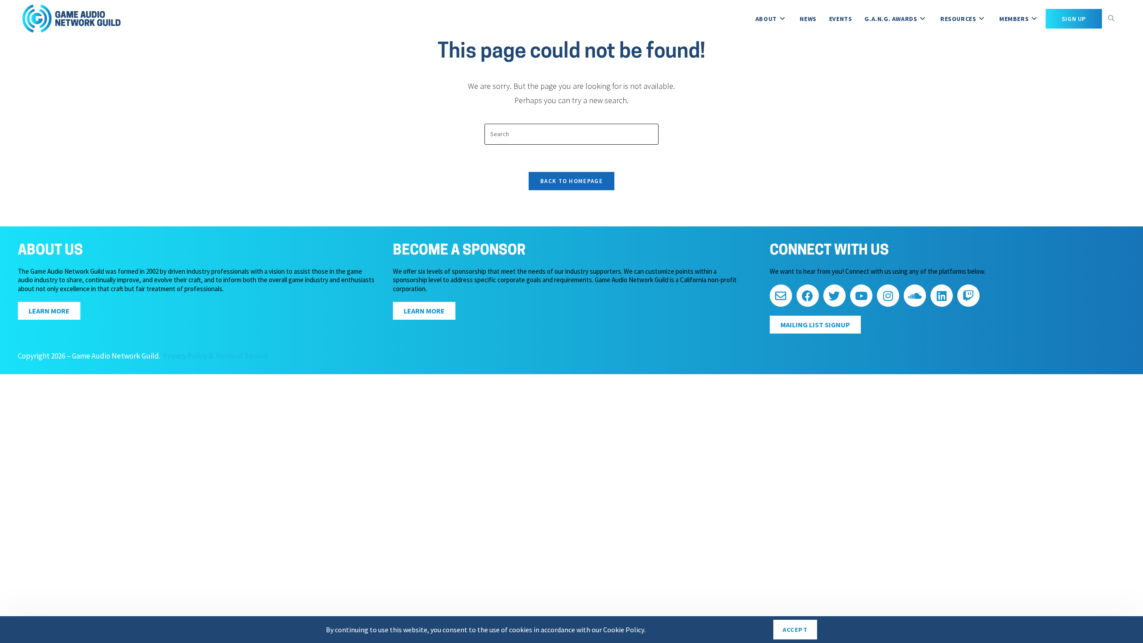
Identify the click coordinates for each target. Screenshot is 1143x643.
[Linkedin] (941, 295)
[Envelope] (781, 295)
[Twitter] (834, 295)
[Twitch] (968, 295)
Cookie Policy (623, 629)
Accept (795, 630)
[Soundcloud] (915, 295)
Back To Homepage (571, 181)
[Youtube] (861, 295)
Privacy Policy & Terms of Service (215, 356)
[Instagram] (888, 295)
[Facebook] (808, 295)
